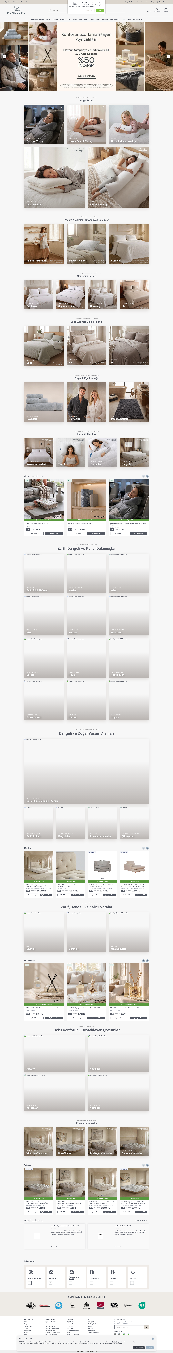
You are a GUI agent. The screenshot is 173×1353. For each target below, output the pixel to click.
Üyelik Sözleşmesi (51, 1265)
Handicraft (70, 1282)
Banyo (92, 19)
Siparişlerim (91, 1274)
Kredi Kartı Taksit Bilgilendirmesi (55, 1282)
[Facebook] (115, 1278)
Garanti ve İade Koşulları (52, 1271)
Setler (26, 1284)
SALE (129, 19)
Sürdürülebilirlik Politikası (53, 1280)
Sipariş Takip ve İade (143, 2)
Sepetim (90, 1271)
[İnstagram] (119, 1278)
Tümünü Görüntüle (140, 1168)
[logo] (16, 10)
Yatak (75, 19)
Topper (62, 19)
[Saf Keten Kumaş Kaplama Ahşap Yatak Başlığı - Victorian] (70, 812)
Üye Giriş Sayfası (92, 1267)
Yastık (48, 19)
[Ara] (50, 10)
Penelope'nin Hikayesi (73, 1274)
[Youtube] (129, 1278)
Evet (100, 10)
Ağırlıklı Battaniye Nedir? (123, 1173)
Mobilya (105, 19)
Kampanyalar (137, 19)
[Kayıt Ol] (146, 1271)
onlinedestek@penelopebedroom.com (125, 1286)
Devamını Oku (54, 1194)
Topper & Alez (28, 1269)
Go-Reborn (70, 1280)
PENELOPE (29, 523)
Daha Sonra (89, 10)
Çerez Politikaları (50, 1274)
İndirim (26, 1289)
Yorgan (55, 19)
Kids (25, 1282)
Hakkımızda (70, 1267)
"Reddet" (114, 1342)
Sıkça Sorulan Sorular (52, 1287)
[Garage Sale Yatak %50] (86, 56)
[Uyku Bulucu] (117, 2)
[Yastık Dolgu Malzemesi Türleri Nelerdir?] (37, 1183)
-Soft (77, 1300)
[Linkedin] (124, 1278)
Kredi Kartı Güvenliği (51, 1278)
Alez (69, 19)
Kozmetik (27, 1280)
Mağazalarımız (163, 2)
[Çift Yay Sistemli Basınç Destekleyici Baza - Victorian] (38, 812)
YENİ (123, 19)
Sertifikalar (70, 1269)
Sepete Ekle (54, 533)
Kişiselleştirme (130, 2)
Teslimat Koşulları (51, 1269)
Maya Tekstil (70, 1265)
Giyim (98, 19)
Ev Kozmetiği (114, 19)
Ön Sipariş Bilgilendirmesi (53, 1284)
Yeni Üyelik (91, 1265)
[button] (4, 56)
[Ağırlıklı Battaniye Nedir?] (100, 1183)
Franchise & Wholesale (73, 1278)
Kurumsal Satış (71, 1284)
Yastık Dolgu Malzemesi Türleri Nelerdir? (65, 1173)
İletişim (69, 1276)
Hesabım (90, 1269)
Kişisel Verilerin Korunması (53, 1276)
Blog (152, 2)
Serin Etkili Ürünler (37, 19)
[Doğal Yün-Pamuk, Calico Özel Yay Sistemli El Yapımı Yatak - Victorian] (102, 1129)
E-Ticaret (81, 1300)
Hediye (26, 1287)
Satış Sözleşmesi (50, 1267)
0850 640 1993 (118, 1285)
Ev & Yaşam (83, 19)
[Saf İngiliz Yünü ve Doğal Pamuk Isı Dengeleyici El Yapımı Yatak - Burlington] (70, 1129)
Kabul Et (150, 1347)
